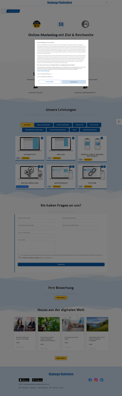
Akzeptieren (73, 82)
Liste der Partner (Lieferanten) (43, 70)
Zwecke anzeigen (50, 81)
